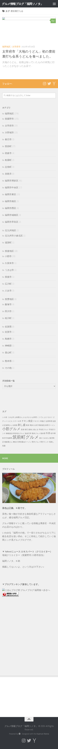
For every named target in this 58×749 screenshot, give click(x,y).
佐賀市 (8, 331)
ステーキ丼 (17, 421)
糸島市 (8, 173)
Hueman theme (43, 734)
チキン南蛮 (27, 421)
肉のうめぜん (44, 438)
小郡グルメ (11, 429)
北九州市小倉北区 (14, 235)
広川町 (8, 283)
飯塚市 (8, 304)
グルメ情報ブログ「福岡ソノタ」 (22, 4)
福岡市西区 (10, 208)
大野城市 (9, 132)
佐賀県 (8, 326)
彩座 (22, 430)
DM (34, 566)
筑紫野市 (9, 118)
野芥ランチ (44, 442)
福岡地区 (6, 46)
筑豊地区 (9, 299)
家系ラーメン (50, 425)
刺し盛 (21, 425)
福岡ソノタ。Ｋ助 (11, 561)
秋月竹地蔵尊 (7, 438)
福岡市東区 (10, 194)
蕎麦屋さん (8, 442)
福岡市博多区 (11, 180)
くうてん (40, 417)
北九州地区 (10, 230)
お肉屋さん (19, 417)
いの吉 (4, 417)
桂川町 (8, 318)
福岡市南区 (10, 201)
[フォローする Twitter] (49, 83)
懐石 (26, 430)
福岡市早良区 (11, 221)
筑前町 (8, 146)
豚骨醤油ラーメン (24, 442)
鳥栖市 (8, 338)
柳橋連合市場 (11, 433)
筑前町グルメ (25, 437)
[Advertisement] (29, 635)
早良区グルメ (43, 430)
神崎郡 (8, 345)
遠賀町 (8, 242)
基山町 (8, 352)
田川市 (8, 311)
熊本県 (8, 361)
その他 (8, 367)
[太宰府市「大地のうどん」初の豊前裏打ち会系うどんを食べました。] (29, 29)
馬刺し (51, 442)
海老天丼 (28, 433)
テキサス (36, 421)
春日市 (8, 139)
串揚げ (42, 421)
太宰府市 (16, 46)
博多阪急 (41, 425)
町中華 (53, 433)
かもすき (26, 417)
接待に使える (33, 430)
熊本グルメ (36, 433)
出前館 (14, 425)
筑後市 (8, 276)
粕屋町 (8, 160)
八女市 (8, 290)
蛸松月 (15, 442)
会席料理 (49, 421)
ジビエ (10, 421)
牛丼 (48, 433)
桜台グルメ (20, 433)
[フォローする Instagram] (44, 83)
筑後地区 (9, 251)
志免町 (8, 166)
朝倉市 (8, 153)
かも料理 (33, 417)
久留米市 (9, 263)
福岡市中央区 (11, 187)
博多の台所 (34, 425)
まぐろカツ (48, 417)
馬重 (4, 446)
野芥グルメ (36, 442)
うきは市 (9, 270)
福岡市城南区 (11, 215)
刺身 (27, 425)
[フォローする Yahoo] (54, 83)
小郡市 (8, 256)
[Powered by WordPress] (20, 734)
